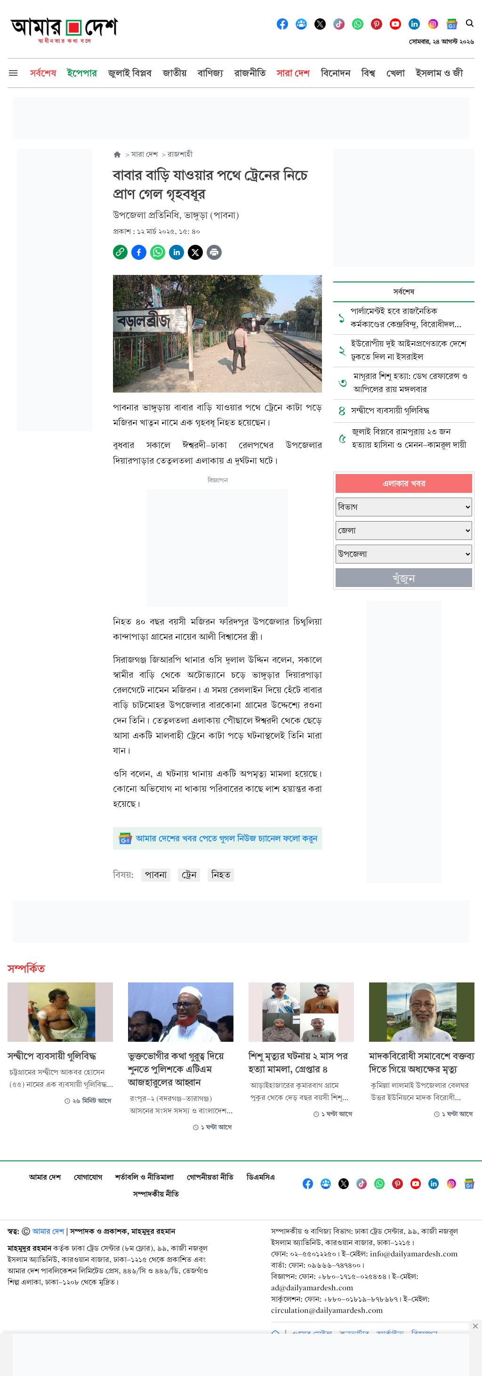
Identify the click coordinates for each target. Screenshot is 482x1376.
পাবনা (156, 874)
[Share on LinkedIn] (176, 252)
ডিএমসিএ (261, 1177)
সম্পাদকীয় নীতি (156, 1194)
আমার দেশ (45, 1177)
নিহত (220, 874)
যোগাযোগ (88, 1177)
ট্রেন (189, 874)
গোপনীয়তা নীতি (210, 1177)
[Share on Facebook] (138, 252)
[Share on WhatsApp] (157, 252)
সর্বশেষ (404, 291)
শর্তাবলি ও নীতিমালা (144, 1177)
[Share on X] (195, 252)
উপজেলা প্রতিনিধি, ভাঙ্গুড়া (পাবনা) (176, 215)
